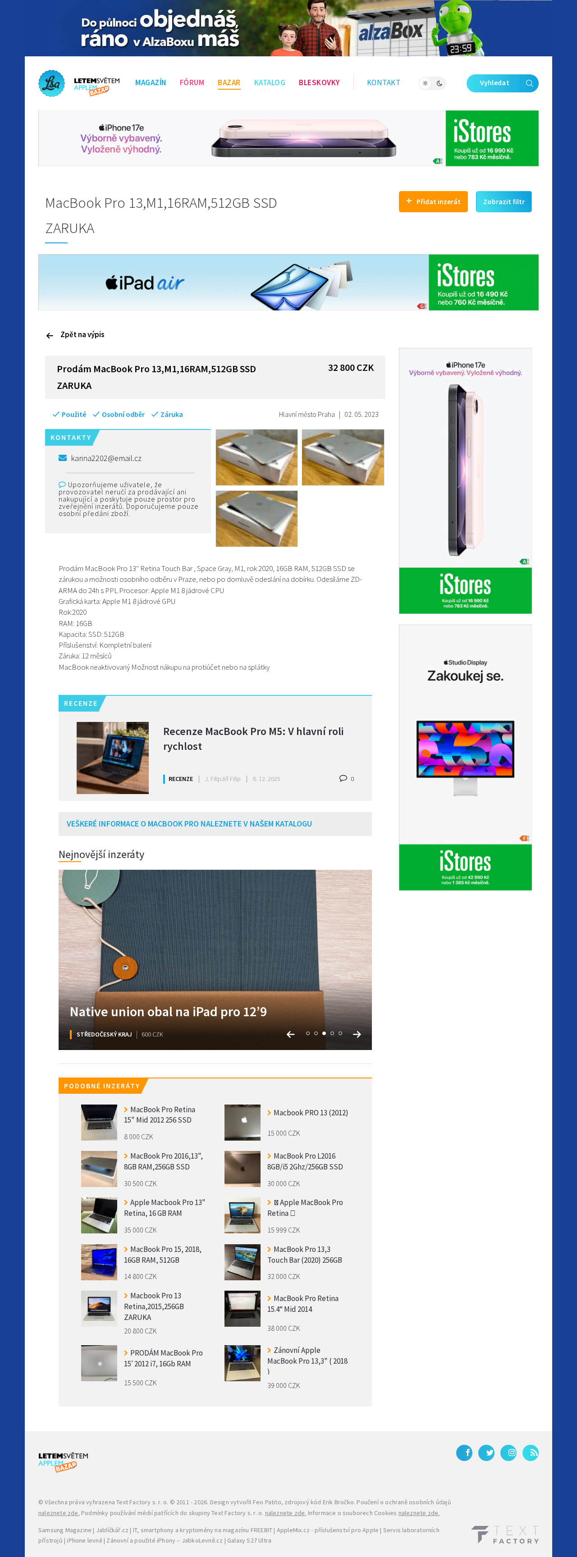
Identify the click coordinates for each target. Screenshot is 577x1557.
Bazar (229, 82)
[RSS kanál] (530, 1453)
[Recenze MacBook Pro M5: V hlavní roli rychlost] (113, 758)
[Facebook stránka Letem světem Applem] (464, 1453)
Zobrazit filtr (504, 201)
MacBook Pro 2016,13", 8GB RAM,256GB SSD (163, 1161)
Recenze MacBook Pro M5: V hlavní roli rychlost (253, 738)
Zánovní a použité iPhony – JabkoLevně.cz (164, 1540)
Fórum (192, 82)
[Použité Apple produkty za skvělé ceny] (78, 83)
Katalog (270, 82)
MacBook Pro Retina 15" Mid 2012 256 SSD (159, 1115)
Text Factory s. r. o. (142, 1502)
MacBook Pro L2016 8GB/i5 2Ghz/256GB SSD (305, 1161)
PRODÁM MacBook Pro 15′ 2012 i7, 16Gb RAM (163, 1358)
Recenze (181, 779)
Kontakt (384, 82)
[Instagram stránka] (508, 1453)
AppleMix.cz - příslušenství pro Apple (328, 1530)
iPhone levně (84, 1540)
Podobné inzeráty (102, 1085)
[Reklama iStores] (288, 137)
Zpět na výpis (82, 334)
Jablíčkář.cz (112, 1530)
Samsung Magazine (65, 1530)
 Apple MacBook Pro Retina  (305, 1207)
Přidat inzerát (433, 200)
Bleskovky (319, 82)
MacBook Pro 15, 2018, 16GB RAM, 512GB (162, 1254)
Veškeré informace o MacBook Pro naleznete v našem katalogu (189, 823)
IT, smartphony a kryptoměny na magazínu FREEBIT (202, 1530)
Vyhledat (494, 82)
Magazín (150, 82)
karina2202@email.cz (106, 458)
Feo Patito (267, 1502)
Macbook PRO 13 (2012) (311, 1113)
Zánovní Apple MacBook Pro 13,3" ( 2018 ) (307, 1359)
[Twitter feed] (486, 1453)
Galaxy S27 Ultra (249, 1540)
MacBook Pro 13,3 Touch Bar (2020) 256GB (304, 1254)
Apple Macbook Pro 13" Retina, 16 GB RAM (165, 1207)
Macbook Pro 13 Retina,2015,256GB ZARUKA (154, 1305)
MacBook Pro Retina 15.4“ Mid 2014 (303, 1303)
